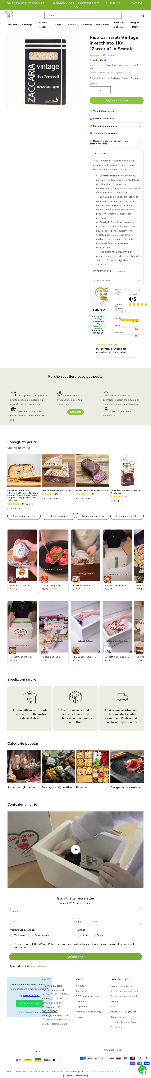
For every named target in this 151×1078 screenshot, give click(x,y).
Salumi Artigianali (19, 787)
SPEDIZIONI (113, 2)
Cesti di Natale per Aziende (124, 991)
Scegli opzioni (58, 516)
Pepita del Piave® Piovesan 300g (92, 490)
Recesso (80, 1017)
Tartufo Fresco (43, 25)
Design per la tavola (123, 787)
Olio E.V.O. (73, 24)
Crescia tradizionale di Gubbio (56, 490)
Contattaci (75, 412)
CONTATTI (138, 2)
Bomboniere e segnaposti (123, 1011)
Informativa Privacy (37, 966)
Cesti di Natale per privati (123, 996)
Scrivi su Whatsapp (29, 1003)
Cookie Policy (84, 1072)
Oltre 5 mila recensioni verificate (25, 2)
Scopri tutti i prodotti (121, 986)
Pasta (58, 24)
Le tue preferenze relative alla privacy (105, 1072)
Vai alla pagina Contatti (29, 1012)
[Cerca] (118, 15)
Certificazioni (117, 1027)
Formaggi (27, 24)
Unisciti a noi (75, 956)
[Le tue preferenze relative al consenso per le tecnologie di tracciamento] (146, 1073)
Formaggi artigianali (55, 787)
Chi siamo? (81, 991)
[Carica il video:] (75, 849)
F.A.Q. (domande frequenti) (89, 996)
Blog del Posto (135, 25)
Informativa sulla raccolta (75, 1076)
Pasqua (114, 1001)
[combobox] (83, 15)
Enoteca (87, 24)
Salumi (13, 24)
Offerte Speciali (118, 25)
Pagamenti (81, 1006)
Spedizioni (81, 1001)
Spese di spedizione (115, 65)
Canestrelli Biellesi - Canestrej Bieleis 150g (125, 491)
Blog (112, 1006)
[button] (125, 15)
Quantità (93, 84)
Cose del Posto (21, 1072)
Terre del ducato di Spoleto (124, 1022)
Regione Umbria (118, 1017)
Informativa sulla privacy (88, 1011)
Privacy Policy (72, 1072)
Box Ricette (102, 24)
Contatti (80, 986)
